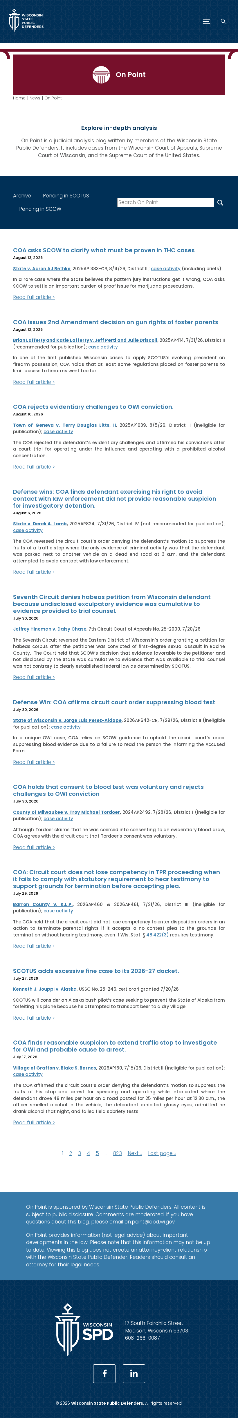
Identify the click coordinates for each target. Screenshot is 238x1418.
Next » (135, 1153)
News (35, 98)
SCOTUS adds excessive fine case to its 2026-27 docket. (96, 971)
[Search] (223, 21)
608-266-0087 (142, 1338)
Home (19, 98)
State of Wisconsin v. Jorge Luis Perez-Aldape (67, 720)
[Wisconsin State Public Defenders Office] (26, 33)
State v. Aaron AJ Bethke (42, 269)
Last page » (162, 1153)
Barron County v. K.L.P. (43, 904)
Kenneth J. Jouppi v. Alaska (45, 989)
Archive (22, 195)
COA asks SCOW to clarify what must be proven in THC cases (104, 250)
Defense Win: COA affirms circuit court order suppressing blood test (114, 702)
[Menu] (206, 21)
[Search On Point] (220, 202)
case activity (166, 269)
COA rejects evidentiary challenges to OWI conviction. (93, 407)
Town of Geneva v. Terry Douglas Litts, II (64, 425)
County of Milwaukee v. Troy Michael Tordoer (66, 812)
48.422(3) (157, 935)
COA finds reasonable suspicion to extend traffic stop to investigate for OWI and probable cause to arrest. (115, 1046)
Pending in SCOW (40, 209)
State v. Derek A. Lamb (40, 524)
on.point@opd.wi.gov (150, 1221)
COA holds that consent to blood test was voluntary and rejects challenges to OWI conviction (108, 790)
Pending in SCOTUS (66, 195)
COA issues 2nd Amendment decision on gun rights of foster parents (115, 322)
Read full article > (34, 297)
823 (117, 1153)
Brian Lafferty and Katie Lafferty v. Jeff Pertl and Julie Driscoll (85, 340)
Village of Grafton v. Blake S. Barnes (54, 1068)
